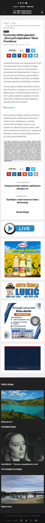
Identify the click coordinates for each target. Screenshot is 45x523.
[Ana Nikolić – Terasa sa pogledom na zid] (22, 447)
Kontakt (15, 521)
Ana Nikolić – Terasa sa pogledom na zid (19, 464)
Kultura (6, 31)
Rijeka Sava (6, 506)
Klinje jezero (7, 422)
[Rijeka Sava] (22, 489)
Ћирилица (29, 6)
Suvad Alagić (10, 45)
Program (15, 6)
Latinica (22, 6)
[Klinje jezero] (22, 404)
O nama (8, 521)
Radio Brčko (36, 516)
